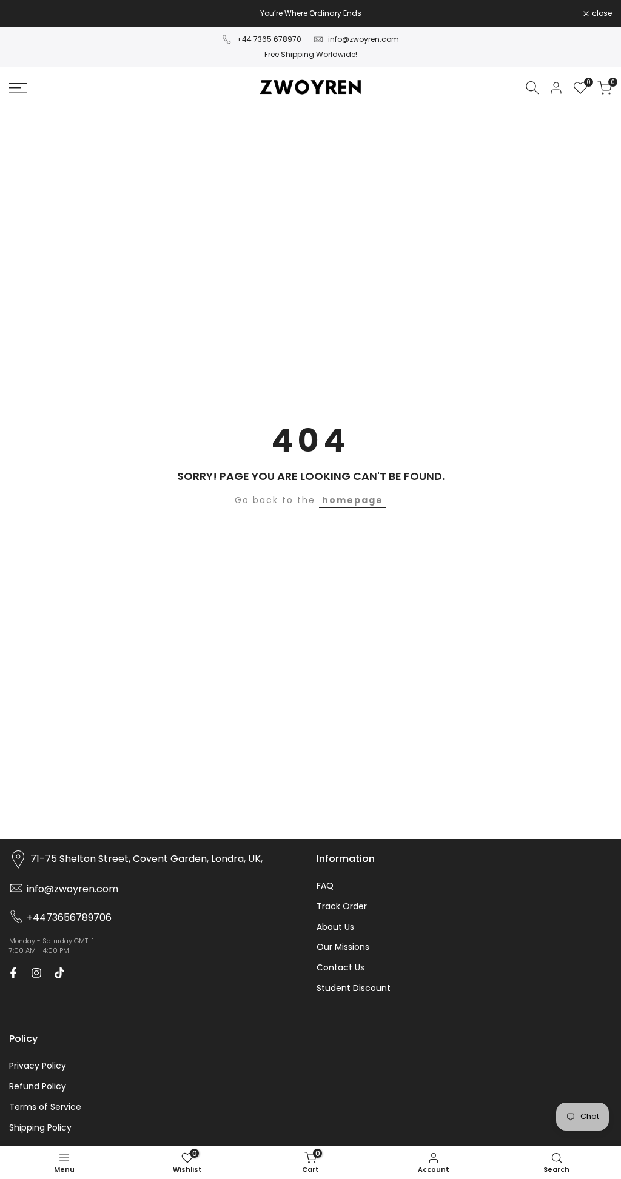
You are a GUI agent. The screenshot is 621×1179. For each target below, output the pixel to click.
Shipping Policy (40, 1127)
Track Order (342, 906)
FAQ (325, 886)
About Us (335, 927)
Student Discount (354, 988)
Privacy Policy (37, 1066)
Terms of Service (45, 1107)
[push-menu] (18, 88)
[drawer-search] (532, 88)
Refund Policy (37, 1086)
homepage (352, 500)
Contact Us (340, 967)
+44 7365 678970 (269, 39)
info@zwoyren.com (363, 39)
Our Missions (343, 947)
